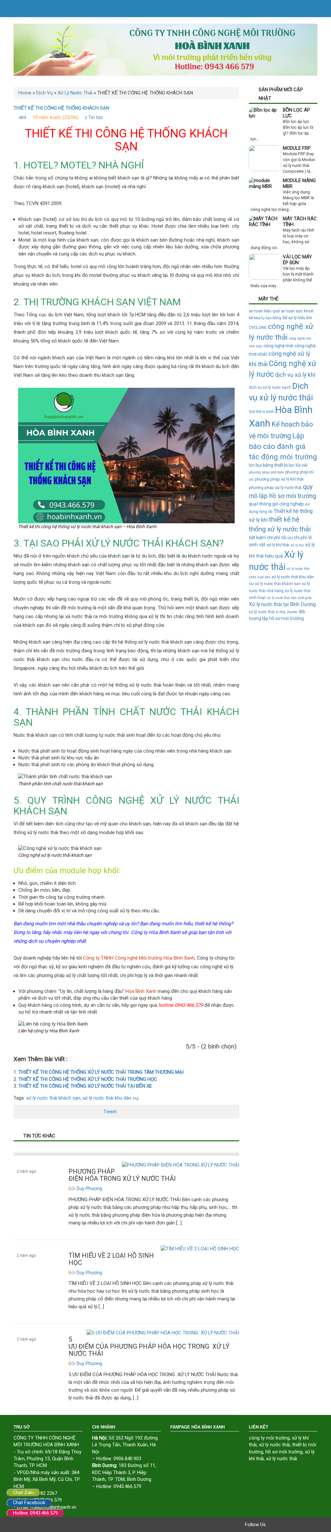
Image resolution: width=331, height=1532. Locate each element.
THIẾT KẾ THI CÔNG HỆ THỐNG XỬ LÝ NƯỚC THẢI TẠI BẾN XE (85, 1086)
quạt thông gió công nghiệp (276, 503)
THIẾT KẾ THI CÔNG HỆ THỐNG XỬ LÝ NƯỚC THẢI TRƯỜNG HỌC (87, 1079)
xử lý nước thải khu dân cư (110, 1098)
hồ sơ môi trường (284, 1452)
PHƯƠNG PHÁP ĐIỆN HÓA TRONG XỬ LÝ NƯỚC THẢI (122, 1175)
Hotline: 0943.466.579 (35, 1513)
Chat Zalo (23, 1492)
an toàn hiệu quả (264, 311)
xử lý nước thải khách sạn (53, 1098)
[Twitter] (281, 1524)
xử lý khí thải (278, 544)
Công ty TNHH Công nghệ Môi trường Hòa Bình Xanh (139, 958)
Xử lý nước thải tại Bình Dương (282, 604)
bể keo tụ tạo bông (265, 318)
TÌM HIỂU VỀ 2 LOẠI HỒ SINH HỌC (111, 1259)
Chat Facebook (29, 1502)
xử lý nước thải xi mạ (267, 612)
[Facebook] (272, 1524)
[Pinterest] (299, 1524)
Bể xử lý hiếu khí (297, 317)
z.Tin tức (94, 117)
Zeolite (292, 612)
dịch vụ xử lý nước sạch (270, 387)
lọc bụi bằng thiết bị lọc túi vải (278, 465)
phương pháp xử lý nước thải (275, 487)
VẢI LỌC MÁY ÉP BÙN (297, 260)
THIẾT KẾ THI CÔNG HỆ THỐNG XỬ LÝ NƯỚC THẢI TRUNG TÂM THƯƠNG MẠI (101, 1072)
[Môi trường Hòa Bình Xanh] (165, 50)
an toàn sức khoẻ (297, 311)
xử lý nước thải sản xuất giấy (289, 598)
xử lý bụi (297, 545)
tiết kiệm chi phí (264, 537)
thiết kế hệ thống (213, 924)
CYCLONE (258, 327)
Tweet (110, 1111)
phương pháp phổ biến (266, 472)
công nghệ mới (278, 345)
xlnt (22, 117)
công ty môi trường (269, 1438)
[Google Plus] (290, 1524)
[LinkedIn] (308, 1524)
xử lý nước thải (274, 1445)
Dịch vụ (23, 1189)
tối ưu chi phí (294, 537)
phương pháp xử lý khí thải (279, 479)
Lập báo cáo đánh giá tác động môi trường (283, 446)
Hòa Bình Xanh (140, 991)
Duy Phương (89, 1188)
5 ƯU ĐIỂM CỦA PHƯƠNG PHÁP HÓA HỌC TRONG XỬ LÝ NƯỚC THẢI (149, 1346)
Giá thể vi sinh (261, 411)
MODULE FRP (297, 148)
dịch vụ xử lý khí (295, 375)
